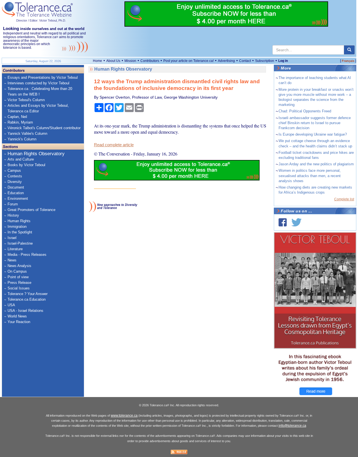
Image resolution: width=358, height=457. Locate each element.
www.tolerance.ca (124, 415)
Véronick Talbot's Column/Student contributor (44, 128)
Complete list (344, 199)
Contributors (149, 61)
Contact (245, 61)
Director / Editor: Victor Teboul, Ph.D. (41, 20)
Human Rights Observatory (36, 153)
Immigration (17, 226)
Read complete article (114, 145)
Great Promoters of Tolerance (31, 210)
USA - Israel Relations (25, 310)
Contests (15, 176)
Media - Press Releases (27, 254)
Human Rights (19, 221)
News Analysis (19, 266)
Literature (15, 249)
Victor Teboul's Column (26, 100)
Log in (283, 61)
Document (16, 187)
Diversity (15, 182)
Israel (12, 238)
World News (17, 316)
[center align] (349, 50)
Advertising (226, 61)
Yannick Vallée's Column (27, 133)
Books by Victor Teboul (26, 165)
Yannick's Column (22, 139)
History (13, 215)
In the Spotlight (20, 232)
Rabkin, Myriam (20, 122)
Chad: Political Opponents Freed (305, 111)
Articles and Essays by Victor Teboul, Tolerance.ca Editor (38, 108)
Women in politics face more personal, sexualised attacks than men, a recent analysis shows (310, 175)
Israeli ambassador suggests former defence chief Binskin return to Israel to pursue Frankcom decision (315, 123)
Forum (13, 204)
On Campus (17, 271)
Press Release (19, 282)
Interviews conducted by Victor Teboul (38, 83)
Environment (18, 198)
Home (97, 61)
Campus (14, 170)
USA (11, 305)
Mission (130, 61)
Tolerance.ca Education (27, 299)
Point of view (18, 277)
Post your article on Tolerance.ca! (188, 61)
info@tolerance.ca (292, 426)
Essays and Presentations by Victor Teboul (43, 77)
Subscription (264, 61)
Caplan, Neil (17, 117)
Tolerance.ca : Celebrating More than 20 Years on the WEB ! (40, 91)
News (12, 260)
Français (348, 60)
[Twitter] (296, 222)
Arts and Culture (21, 159)
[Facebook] (283, 222)
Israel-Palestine (20, 243)
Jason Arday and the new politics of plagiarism (316, 164)
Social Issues (19, 288)
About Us (113, 61)
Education (16, 193)
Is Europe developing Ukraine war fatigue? (313, 134)
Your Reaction (19, 322)
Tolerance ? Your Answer (28, 294)
